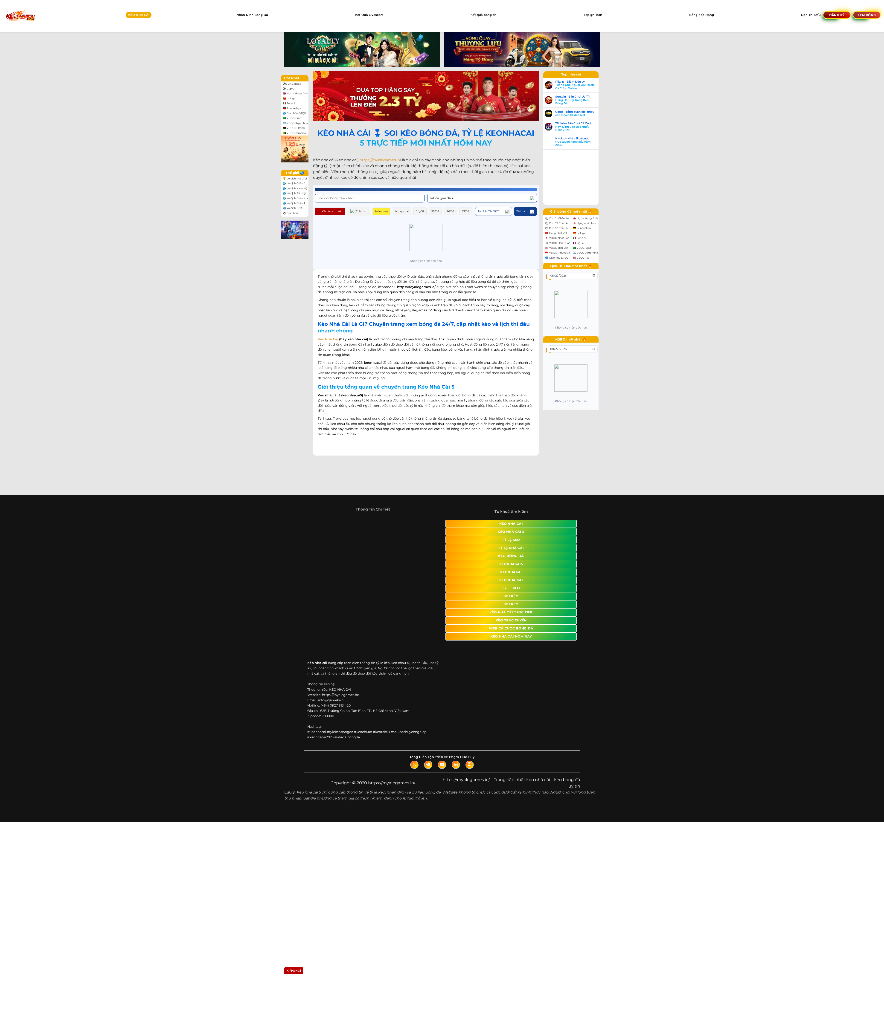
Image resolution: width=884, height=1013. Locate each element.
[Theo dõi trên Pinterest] (428, 769)
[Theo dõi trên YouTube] (442, 769)
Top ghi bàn (593, 15)
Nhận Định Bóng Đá (252, 15)
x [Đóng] (294, 970)
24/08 (420, 211)
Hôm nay (381, 211)
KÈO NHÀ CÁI (138, 15)
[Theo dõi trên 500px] (456, 769)
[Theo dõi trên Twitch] (469, 769)
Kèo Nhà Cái (328, 339)
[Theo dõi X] (414, 769)
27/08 (465, 211)
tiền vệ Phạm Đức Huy (455, 761)
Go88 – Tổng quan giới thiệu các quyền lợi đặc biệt (579, 113)
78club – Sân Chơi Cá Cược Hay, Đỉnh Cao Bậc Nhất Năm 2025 (578, 127)
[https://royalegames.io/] (19, 16)
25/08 (435, 211)
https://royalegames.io (379, 160)
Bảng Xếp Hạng (701, 15)
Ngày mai (402, 211)
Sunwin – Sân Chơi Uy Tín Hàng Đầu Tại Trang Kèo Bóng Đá (577, 100)
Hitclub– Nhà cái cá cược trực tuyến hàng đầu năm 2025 (577, 142)
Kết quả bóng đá (484, 15)
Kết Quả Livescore (369, 15)
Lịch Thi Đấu (811, 15)
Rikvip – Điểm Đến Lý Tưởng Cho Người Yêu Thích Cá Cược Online (579, 85)
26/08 (450, 211)
